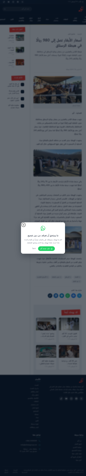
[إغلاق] (23, 225)
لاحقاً (34, 248)
